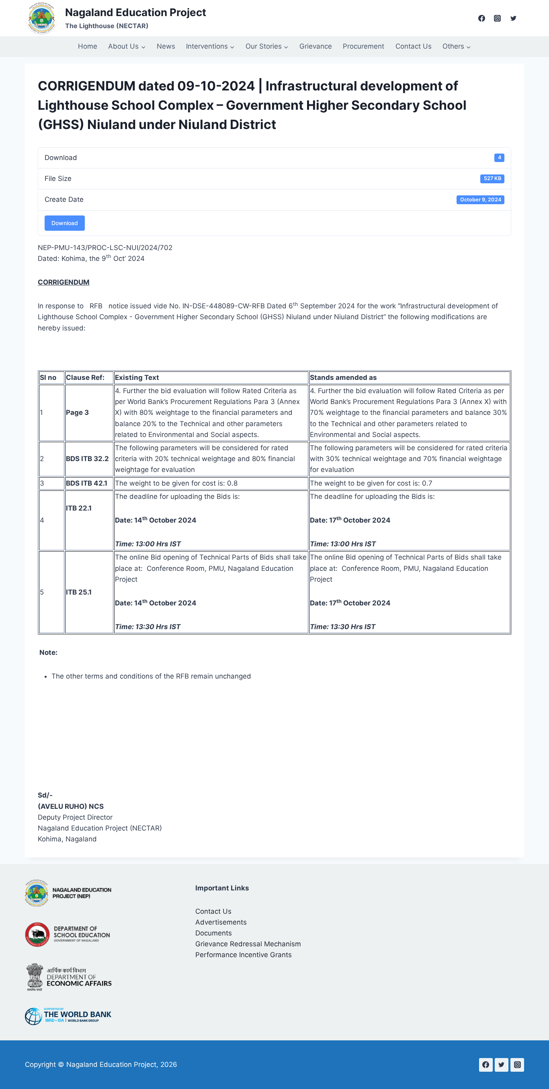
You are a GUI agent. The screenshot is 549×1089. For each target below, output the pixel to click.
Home (87, 46)
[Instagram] (497, 18)
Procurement (363, 46)
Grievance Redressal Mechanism (248, 944)
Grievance (315, 46)
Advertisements (221, 922)
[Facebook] (482, 18)
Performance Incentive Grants (243, 955)
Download (64, 222)
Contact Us (413, 46)
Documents (213, 933)
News (166, 46)
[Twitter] (513, 18)
